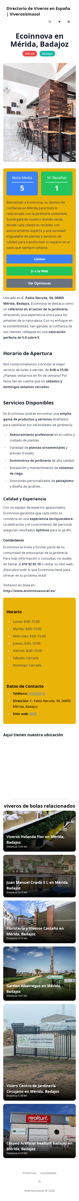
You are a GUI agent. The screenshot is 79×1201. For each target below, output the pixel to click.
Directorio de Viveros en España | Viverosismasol (38, 11)
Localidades (49, 1173)
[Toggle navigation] (69, 21)
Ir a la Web (39, 271)
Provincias (29, 1173)
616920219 (37, 693)
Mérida (30, 53)
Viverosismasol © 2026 (39, 1191)
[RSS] (39, 1181)
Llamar (39, 259)
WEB (33, 714)
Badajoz (47, 53)
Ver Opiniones (39, 283)
